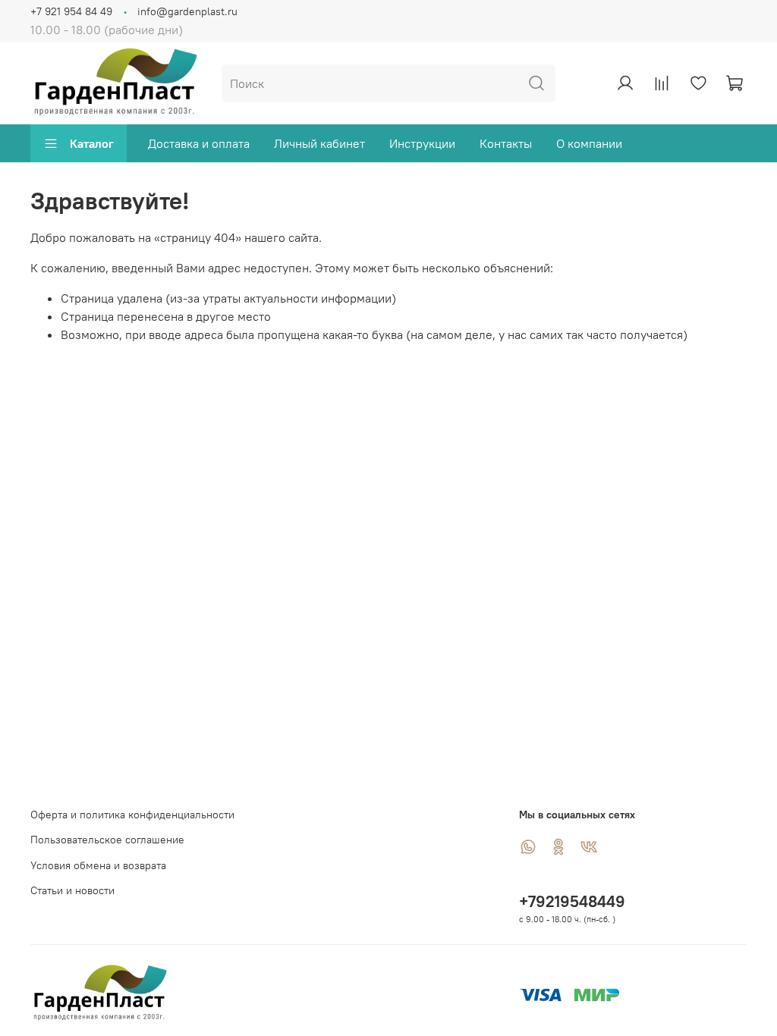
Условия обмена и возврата (98, 865)
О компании (589, 143)
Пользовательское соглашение (107, 839)
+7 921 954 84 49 (71, 11)
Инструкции (422, 143)
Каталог (92, 143)
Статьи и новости (72, 890)
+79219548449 (572, 901)
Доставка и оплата (199, 143)
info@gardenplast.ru (187, 11)
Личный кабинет (319, 143)
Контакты (506, 143)
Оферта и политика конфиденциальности (132, 814)
